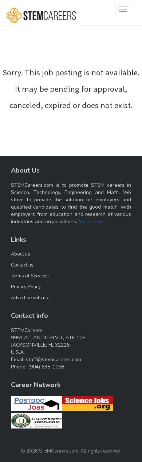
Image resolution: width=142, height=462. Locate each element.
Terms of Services (30, 276)
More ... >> (90, 221)
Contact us (22, 265)
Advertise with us (29, 298)
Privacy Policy (26, 287)
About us (20, 254)
